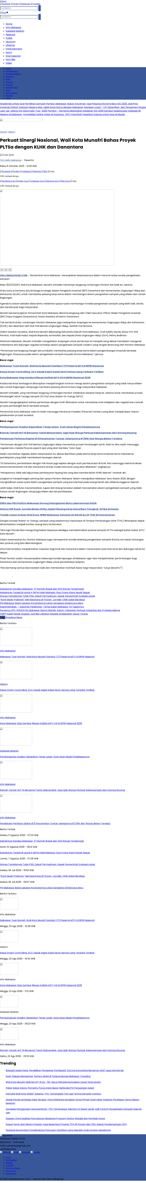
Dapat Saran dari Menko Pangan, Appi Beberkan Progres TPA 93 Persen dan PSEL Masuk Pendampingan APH (66, 1124)
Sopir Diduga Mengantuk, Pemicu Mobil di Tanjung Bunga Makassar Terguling (48, 1076)
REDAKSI (9, 1162)
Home (9, 24)
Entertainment (14, 48)
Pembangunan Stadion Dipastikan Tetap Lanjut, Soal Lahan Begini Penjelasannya (50, 427)
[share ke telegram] (36, 171)
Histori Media (11, 1160)
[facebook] (5, 4)
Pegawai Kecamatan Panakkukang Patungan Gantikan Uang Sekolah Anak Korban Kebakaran (58, 1130)
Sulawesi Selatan (15, 31)
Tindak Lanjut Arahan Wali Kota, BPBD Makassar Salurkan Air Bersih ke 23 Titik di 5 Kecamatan (57, 515)
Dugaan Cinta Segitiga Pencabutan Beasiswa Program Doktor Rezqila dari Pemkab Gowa (55, 1118)
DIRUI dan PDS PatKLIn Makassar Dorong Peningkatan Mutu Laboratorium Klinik (48, 503)
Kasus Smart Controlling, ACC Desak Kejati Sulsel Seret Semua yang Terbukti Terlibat (52, 371)
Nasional (10, 34)
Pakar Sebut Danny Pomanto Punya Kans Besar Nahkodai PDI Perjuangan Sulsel (50, 1088)
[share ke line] (45, 171)
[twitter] (15, 4)
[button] (2, 269)
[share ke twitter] (15, 171)
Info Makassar (13, 27)
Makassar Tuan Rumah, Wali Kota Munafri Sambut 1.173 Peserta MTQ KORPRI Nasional (52, 366)
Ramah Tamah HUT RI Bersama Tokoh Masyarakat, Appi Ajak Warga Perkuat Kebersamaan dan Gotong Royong (68, 432)
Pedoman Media (13, 1168)
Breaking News (14, 617)
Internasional (13, 56)
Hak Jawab (11, 1171)
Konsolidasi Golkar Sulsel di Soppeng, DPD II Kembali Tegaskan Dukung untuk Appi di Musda (74, 114)
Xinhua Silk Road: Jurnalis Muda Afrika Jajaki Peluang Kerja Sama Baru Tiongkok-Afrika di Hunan (59, 509)
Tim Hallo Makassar (11, 160)
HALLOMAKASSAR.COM (13, 275)
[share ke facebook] (5, 171)
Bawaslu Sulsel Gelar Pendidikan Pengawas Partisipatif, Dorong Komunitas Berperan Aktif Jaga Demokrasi (65, 1070)
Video (9, 63)
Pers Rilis (10, 59)
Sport (9, 52)
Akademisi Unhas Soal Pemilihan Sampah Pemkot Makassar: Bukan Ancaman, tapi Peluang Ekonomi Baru (58, 103)
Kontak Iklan (11, 1173)
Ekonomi (10, 41)
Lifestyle (10, 45)
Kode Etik (9, 1165)
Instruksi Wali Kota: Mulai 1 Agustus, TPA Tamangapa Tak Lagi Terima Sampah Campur (53, 1093)
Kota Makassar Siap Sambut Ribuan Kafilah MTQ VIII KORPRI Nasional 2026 (45, 377)
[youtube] (35, 4)
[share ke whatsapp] (25, 171)
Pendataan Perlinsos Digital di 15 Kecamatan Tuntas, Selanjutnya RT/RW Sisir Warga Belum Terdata (61, 438)
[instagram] (24, 4)
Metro (11, 132)
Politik (9, 38)
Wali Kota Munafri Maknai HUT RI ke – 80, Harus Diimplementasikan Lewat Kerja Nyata (53, 1082)
